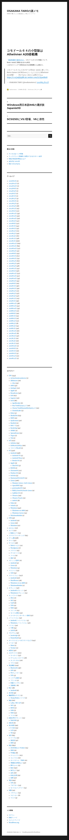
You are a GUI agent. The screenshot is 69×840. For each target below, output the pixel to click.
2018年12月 (12, 303)
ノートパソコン (14, 618)
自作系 (13, 630)
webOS (14, 500)
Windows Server (18, 513)
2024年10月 (13, 186)
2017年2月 (12, 343)
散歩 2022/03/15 (14, 164)
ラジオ (13, 715)
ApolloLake (16, 403)
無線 (10, 700)
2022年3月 (12, 206)
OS (10, 450)
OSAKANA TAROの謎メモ (23, 10)
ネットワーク (13, 595)
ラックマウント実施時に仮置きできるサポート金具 (25, 156)
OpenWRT (15, 485)
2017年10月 (12, 333)
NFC (12, 705)
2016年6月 (12, 353)
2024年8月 (12, 188)
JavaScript (14, 635)
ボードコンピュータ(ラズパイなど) (20, 640)
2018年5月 (12, 321)
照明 (12, 743)
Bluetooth (14, 668)
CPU (35, 89)
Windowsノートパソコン (19, 623)
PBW (12, 750)
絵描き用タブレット (15, 718)
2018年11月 (12, 306)
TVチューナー (15, 673)
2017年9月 (12, 336)
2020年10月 (13, 248)
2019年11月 (12, 276)
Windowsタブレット (17, 593)
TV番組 (13, 753)
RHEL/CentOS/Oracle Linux (22, 490)
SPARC (13, 430)
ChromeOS (14, 470)
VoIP (12, 603)
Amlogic (13, 388)
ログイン (11, 815)
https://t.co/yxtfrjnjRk (15, 77)
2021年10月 (12, 218)
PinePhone (14, 580)
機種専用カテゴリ (14, 695)
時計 (10, 688)
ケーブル (13, 738)
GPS (12, 670)
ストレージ (12, 570)
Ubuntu (15, 495)
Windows (14, 508)
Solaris (13, 505)
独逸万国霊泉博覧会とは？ (17, 159)
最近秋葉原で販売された (16, 60)
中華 (12, 628)
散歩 (12, 768)
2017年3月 (12, 341)
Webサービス (15, 545)
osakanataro (13, 89)
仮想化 (11, 650)
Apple (13, 390)
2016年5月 (12, 356)
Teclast (13, 648)
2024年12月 (13, 183)
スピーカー (14, 795)
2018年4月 (12, 323)
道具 (10, 735)
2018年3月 (12, 326)
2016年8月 (12, 348)
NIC (12, 600)
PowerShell (15, 638)
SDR (12, 710)
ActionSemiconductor (18, 378)
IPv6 (12, 598)
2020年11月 (12, 246)
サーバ (11, 540)
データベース (15, 553)
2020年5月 (12, 261)
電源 (10, 780)
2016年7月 (12, 351)
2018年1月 (12, 328)
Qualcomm (14, 420)
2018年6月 (12, 318)
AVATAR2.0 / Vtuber (18, 748)
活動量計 (13, 685)
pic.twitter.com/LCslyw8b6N (36, 77)
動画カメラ (14, 533)
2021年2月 (12, 238)
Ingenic (13, 398)
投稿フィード (13, 817)
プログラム (12, 633)
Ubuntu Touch (17, 498)
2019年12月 (13, 273)
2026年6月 (12, 181)
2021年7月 (12, 226)
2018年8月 (12, 313)
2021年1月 (12, 241)
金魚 (12, 773)
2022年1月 (12, 211)
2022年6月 (12, 201)
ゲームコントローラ (17, 658)
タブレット (12, 588)
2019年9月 (12, 281)
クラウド (13, 550)
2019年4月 (12, 293)
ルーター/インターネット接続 (20, 615)
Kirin (12, 413)
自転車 (11, 723)
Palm (12, 503)
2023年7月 (12, 196)
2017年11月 (12, 331)
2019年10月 (13, 278)
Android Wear (17, 458)
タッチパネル (15, 660)
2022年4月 (12, 203)
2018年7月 (12, 316)
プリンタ (13, 680)
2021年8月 (12, 223)
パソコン (11, 625)
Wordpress (14, 548)
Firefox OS (14, 473)
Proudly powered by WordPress (31, 832)
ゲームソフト (15, 755)
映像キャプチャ (16, 683)
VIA (12, 438)
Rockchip (14, 428)
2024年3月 (12, 191)
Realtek (13, 423)
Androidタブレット (17, 590)
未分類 (11, 693)
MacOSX (15, 465)
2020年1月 (12, 271)
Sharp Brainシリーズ (18, 698)
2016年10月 (13, 346)
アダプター (14, 785)
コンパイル (14, 758)
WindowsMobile (16, 515)
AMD (12, 385)
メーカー (11, 643)
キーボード (14, 655)
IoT (10, 440)
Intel (12, 400)
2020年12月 (13, 243)
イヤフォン (14, 793)
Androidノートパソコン (18, 620)
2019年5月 (12, 291)
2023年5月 (12, 198)
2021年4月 (12, 233)
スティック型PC (14, 560)
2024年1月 (12, 193)
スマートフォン (14, 575)
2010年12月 (12, 358)
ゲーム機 (39, 89)
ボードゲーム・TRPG (18, 760)
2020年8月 (12, 253)
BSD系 (13, 468)
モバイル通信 (15, 613)
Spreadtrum (15, 433)
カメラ (11, 530)
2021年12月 (12, 213)
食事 (12, 778)
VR (11, 733)
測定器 (13, 740)
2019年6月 (12, 288)
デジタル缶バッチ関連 (16, 154)
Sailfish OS (16, 493)
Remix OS (15, 460)
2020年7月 (12, 256)
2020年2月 (12, 268)
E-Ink (13, 728)
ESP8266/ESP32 (16, 445)
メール (13, 555)
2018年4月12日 (43, 82)
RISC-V (13, 425)
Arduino (13, 443)
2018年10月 (12, 308)
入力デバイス (13, 653)
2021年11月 (12, 216)
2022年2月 (12, 208)
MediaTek (14, 415)
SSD (12, 573)
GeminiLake (16, 410)
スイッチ (13, 610)
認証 (12, 558)
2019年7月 (12, 286)
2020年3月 (12, 266)
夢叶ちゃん (14, 765)
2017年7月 (12, 338)
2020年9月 (12, 251)
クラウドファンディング (17, 535)
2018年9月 (12, 311)
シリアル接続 (15, 678)
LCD (12, 730)
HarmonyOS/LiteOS (18, 478)
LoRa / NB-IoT (16, 703)
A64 (13, 383)
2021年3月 (12, 236)
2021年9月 (12, 221)
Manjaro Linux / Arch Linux (22, 483)
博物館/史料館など (17, 763)
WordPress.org (14, 822)
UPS (12, 675)
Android (13, 453)
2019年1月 (12, 301)
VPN (12, 605)
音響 (10, 790)
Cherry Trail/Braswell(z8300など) (24, 408)
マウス (13, 663)
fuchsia (13, 475)
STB (10, 518)
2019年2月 (12, 298)
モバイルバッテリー (17, 788)
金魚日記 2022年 (14, 161)
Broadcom (14, 393)
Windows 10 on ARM (18, 583)
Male (12, 645)
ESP (12, 395)
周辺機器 (11, 665)
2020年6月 (12, 258)
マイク (13, 798)
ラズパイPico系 (16, 448)
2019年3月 (12, 296)
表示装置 (11, 725)
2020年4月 (12, 263)
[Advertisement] (34, 35)
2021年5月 (12, 231)
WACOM (13, 720)
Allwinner (31, 89)
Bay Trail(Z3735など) (19, 405)
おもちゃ (11, 528)
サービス (11, 543)
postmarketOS (17, 488)
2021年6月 (12, 228)
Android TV (16, 455)
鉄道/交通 (14, 775)
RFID (12, 708)
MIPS (12, 418)
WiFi (12, 608)
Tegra (13, 435)
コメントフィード (14, 820)
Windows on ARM (18, 510)
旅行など (13, 770)
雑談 (10, 745)
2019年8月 (12, 283)
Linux (13, 480)
